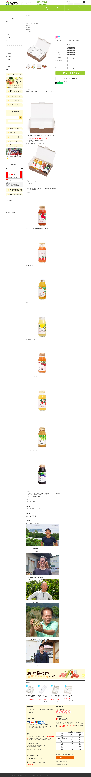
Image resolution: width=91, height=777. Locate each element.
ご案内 (46, 9)
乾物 (6, 50)
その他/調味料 (8, 53)
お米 (6, 40)
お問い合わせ (52, 775)
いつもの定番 (8, 56)
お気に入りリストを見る (10, 212)
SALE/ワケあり (8, 69)
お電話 (60, 757)
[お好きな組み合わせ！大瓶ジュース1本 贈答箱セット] (43, 689)
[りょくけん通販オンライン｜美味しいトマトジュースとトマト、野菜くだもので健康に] (27, 4)
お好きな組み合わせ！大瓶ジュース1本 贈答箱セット (42, 697)
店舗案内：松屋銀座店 (15, 775)
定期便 (7, 21)
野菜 (6, 27)
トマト (7, 31)
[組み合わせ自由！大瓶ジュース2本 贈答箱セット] (55, 689)
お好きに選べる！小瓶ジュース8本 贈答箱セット (30, 697)
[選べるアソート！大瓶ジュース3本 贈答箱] (68, 689)
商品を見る (33, 701)
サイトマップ (42, 775)
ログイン (67, 9)
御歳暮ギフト (28, 25)
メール (69, 757)
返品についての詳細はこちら (63, 81)
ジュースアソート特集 (34, 23)
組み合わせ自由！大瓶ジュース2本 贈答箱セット (55, 697)
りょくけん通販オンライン (30, 15)
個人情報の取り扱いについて (24, 775)
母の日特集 (28, 27)
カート (79, 9)
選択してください (71, 48)
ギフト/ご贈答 (28, 16)
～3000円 (33, 31)
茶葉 (6, 43)
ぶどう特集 (8, 59)
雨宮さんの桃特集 (9, 62)
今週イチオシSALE (9, 66)
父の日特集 (28, 29)
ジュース (27, 23)
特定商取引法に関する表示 (35, 775)
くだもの (7, 24)
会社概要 (47, 775)
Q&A (57, 9)
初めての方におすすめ (10, 18)
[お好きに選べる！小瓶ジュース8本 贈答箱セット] (30, 689)
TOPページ (8, 775)
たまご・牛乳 (8, 37)
